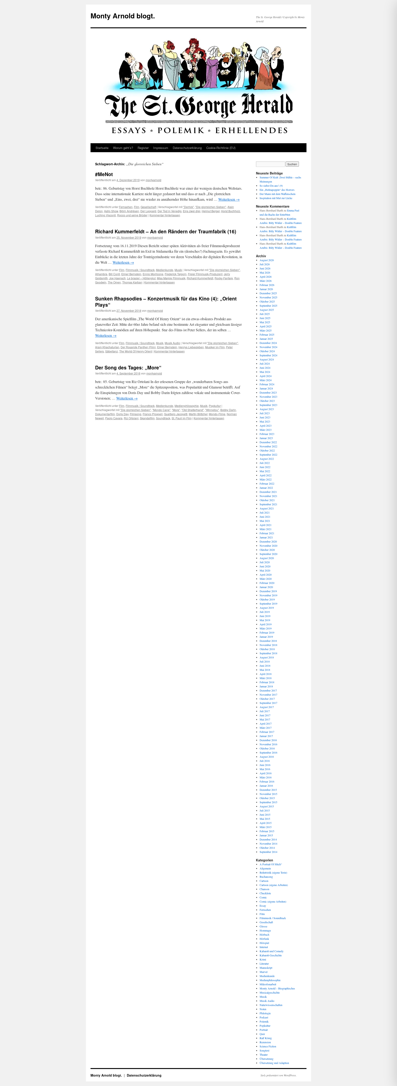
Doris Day (122, 414)
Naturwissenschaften (271, 1005)
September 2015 (268, 802)
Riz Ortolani (131, 418)
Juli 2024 (265, 363)
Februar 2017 (267, 732)
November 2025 (268, 297)
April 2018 (266, 674)
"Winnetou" (212, 410)
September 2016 (268, 752)
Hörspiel (264, 943)
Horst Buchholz (230, 211)
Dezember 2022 (268, 442)
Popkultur (215, 406)
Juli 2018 (265, 661)
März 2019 (266, 628)
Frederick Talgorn (176, 274)
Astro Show (111, 211)
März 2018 (266, 678)
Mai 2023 (265, 421)
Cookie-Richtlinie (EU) (220, 148)
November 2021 (268, 496)
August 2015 (267, 806)
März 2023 (266, 430)
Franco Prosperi (153, 414)
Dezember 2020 (268, 541)
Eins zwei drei (191, 211)
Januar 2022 (266, 487)
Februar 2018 (267, 682)
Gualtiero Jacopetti (175, 414)
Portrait (264, 1030)
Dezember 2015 (268, 790)
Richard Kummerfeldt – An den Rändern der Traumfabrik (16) (165, 231)
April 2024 (266, 376)
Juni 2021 (265, 516)
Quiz (262, 1034)
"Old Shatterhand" (192, 410)
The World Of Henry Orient (135, 351)
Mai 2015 (265, 818)
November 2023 (268, 396)
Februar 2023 (267, 434)
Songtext (264, 1050)
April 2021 (266, 525)
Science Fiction (268, 1046)
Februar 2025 (267, 334)
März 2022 (266, 479)
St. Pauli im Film (182, 418)
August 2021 (267, 508)
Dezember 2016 (268, 740)
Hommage (265, 930)
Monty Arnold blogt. (123, 15)
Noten (263, 1009)
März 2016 (266, 777)
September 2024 (268, 355)
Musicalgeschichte (270, 992)
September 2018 (268, 653)
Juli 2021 (265, 512)
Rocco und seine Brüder (132, 215)
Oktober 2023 (267, 401)
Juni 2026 (265, 268)
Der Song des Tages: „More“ (128, 367)
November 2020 (268, 545)
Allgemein (265, 868)
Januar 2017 (266, 736)
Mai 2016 (265, 769)
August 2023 (267, 409)
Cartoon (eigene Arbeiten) (274, 885)
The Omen (114, 282)
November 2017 (268, 694)
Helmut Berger (211, 211)
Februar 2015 (267, 831)
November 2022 (268, 446)
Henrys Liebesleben (191, 347)
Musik (178, 270)
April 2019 (266, 624)
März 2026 (266, 281)
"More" (176, 410)
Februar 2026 (267, 285)
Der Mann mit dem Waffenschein (277, 194)
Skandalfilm (147, 418)
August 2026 (267, 260)
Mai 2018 (265, 670)
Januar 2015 (266, 835)
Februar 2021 (267, 533)
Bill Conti (114, 274)
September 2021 (268, 504)
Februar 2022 (267, 483)
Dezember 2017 (268, 690)
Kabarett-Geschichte (271, 955)
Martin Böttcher (198, 414)
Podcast (264, 1017)
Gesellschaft (148, 207)
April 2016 (266, 773)
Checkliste (265, 893)
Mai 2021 (265, 521)
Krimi (263, 959)
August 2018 (267, 657)
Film (136, 207)
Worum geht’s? (123, 148)
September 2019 (268, 603)
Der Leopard (148, 211)
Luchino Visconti (105, 215)
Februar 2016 (267, 781)
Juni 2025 (265, 318)
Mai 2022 (265, 471)
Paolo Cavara (113, 418)
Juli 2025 (265, 314)
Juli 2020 (265, 562)
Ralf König (266, 1038)
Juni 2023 (265, 417)
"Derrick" (188, 207)
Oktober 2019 (267, 599)
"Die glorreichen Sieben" (210, 207)
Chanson (264, 889)
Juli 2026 (265, 264)
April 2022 (266, 475)
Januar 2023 (266, 438)
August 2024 (267, 359)
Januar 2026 (266, 289)
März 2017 (266, 727)
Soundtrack (163, 418)
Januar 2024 (266, 388)
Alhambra (101, 274)
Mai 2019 (265, 620)
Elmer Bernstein (131, 274)
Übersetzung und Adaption (274, 1063)
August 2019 (267, 607)
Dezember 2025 (268, 293)
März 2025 (266, 330)
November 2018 (268, 645)
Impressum (160, 148)
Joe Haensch (117, 278)
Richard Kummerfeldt (200, 278)
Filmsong (135, 414)
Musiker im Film (215, 347)
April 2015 (266, 823)
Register (143, 148)
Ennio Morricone (153, 274)
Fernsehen (126, 207)
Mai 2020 (265, 570)
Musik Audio (172, 343)
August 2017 (267, 707)
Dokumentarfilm (105, 414)
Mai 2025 (265, 322)
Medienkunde (164, 270)
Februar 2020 (267, 583)
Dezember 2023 (268, 392)
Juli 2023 (265, 413)
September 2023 (268, 405)
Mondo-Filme (217, 414)
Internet (264, 947)
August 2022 (267, 458)
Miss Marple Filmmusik (171, 278)
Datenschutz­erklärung (187, 148)
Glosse (263, 926)
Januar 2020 (266, 587)
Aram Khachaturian (107, 347)
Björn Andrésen (129, 211)
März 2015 (266, 827)
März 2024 (266, 380)
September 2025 (268, 305)
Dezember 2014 (268, 839)
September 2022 (268, 454)
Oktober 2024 (267, 351)
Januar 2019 (266, 636)
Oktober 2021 (267, 500)
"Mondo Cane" (161, 410)
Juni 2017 (265, 715)
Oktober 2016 (267, 748)
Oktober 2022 (267, 450)
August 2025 (267, 310)
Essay (263, 905)
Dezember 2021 (268, 492)
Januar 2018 (266, 686)
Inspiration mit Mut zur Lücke (276, 198)
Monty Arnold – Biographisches (277, 988)
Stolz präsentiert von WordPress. (279, 1075)
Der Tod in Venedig (169, 211)
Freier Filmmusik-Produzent (205, 274)
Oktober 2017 (267, 698)
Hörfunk (264, 938)
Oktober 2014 (267, 847)
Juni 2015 (265, 814)
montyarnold (153, 180)
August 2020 (267, 558)
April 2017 (266, 723)
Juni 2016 (265, 765)
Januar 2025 (266, 338)
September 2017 (268, 703)
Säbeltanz (111, 351)
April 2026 (266, 276)
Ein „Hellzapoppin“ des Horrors (277, 189)
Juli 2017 (265, 711)
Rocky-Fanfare (224, 278)
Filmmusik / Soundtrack (140, 270)
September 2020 (268, 554)
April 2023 (266, 425)
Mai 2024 (265, 372)
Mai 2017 (265, 719)
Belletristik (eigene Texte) (273, 872)
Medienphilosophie (187, 406)
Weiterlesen (229, 199)
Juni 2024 (265, 367)
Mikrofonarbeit (268, 984)
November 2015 (268, 794)
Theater (264, 1054)
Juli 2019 (265, 612)
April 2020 (266, 574)
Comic (263, 897)
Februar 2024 (267, 384)
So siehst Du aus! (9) (271, 185)
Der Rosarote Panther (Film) (138, 347)
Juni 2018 (265, 665)
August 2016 (267, 756)
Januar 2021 (266, 537)
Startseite (102, 148)
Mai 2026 (265, 272)
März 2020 (266, 578)
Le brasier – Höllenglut (141, 278)
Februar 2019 (267, 632)
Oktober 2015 (267, 798)
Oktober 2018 (267, 649)
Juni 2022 (265, 467)
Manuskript (266, 967)
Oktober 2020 (267, 550)
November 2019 (268, 595)
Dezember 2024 (268, 343)
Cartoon (264, 881)
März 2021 (266, 529)
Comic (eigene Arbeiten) (273, 901)
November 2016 (268, 744)
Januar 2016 (266, 785)
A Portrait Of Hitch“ (271, 864)
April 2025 (266, 326)
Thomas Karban (132, 282)
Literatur (264, 963)
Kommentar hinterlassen (165, 215)
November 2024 (268, 347)
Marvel (263, 972)
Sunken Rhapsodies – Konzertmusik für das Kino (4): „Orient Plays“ (166, 301)
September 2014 (268, 852)
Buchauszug (266, 876)
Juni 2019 (265, 616)
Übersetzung (266, 1058)
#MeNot (104, 174)
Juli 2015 (265, 810)
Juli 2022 (265, 463)
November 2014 (268, 843)
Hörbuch (264, 934)
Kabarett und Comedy (272, 951)
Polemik (264, 1021)
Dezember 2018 (268, 641)
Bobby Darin (228, 410)
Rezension (265, 1042)
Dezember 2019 (268, 591)
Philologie (265, 1013)
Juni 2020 (265, 566)
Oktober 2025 (267, 301)
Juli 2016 (265, 761)
